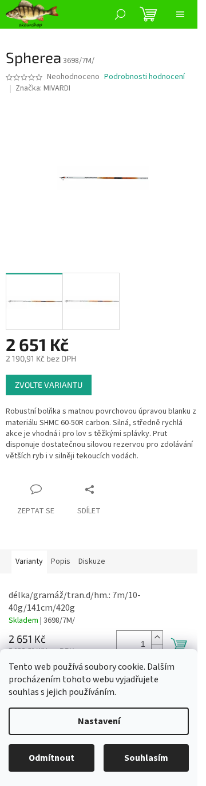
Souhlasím (146, 758)
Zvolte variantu (48, 385)
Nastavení (99, 721)
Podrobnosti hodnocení (144, 77)
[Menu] (180, 14)
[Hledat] (120, 14)
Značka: (42, 88)
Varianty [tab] (29, 561)
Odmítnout (51, 758)
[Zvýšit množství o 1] (157, 637)
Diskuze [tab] (91, 561)
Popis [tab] (60, 561)
